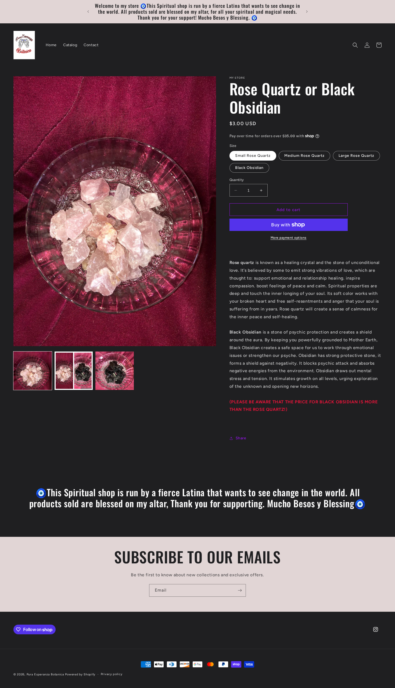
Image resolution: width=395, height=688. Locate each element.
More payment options (289, 238)
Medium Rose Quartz (304, 155)
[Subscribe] (240, 590)
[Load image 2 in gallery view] (74, 371)
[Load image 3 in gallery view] (114, 371)
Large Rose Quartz (356, 155)
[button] (355, 45)
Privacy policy (112, 674)
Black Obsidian (249, 167)
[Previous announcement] (88, 11)
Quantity (236, 180)
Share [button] (241, 438)
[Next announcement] (307, 11)
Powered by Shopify (80, 674)
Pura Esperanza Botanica (46, 674)
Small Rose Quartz (253, 155)
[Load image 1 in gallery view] (32, 371)
